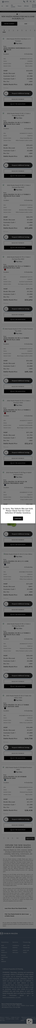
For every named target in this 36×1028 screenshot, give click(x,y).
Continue (18, 518)
